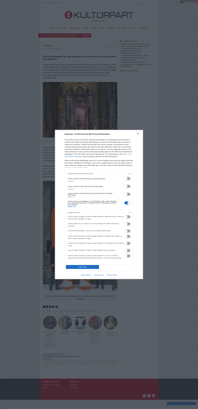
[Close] (138, 134)
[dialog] (99, 204)
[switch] (127, 178)
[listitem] (99, 173)
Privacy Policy (112, 275)
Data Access (99, 275)
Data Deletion (86, 275)
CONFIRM (82, 267)
